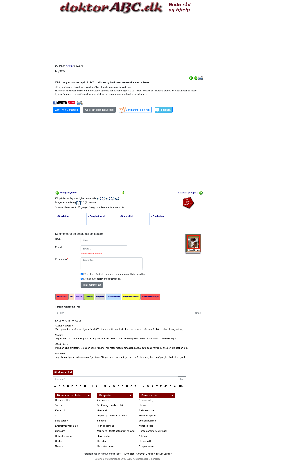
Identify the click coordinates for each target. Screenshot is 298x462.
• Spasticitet (126, 216)
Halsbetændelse (63, 435)
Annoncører (103, 400)
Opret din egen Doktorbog (99, 109)
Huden (142, 405)
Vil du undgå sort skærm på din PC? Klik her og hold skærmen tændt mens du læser (102, 82)
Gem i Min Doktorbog (66, 109)
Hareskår (101, 441)
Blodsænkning (146, 400)
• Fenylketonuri (96, 216)
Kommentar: (62, 259)
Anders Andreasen (64, 325)
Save (73, 103)
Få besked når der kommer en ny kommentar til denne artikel (114, 274)
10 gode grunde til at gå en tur (112, 415)
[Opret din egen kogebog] (192, 244)
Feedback (165, 109)
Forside (70, 65)
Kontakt (140, 453)
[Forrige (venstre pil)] (191, 77)
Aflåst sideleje (146, 425)
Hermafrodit (145, 441)
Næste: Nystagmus (188, 192)
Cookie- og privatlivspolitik (110, 405)
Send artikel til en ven (138, 109)
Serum (58, 405)
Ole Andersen (62, 344)
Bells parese (61, 420)
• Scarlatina (63, 216)
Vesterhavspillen (147, 415)
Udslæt (58, 441)
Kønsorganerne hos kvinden (153, 430)
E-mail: (59, 247)
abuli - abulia (103, 435)
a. (56, 415)
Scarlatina (60, 430)
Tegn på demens (105, 425)
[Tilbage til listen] (123, 192)
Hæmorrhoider (62, 400)
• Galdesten (157, 216)
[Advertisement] (129, 39)
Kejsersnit (60, 410)
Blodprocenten (146, 446)
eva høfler (60, 353)
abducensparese (147, 420)
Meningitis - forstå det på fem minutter (116, 430)
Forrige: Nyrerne (68, 192)
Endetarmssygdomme (66, 425)
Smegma (101, 420)
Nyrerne (59, 446)
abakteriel (102, 410)
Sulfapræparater (147, 410)
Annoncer (129, 453)
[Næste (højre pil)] (195, 77)
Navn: (58, 238)
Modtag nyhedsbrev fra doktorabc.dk (102, 278)
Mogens (59, 334)
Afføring (143, 435)
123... (181, 386)
